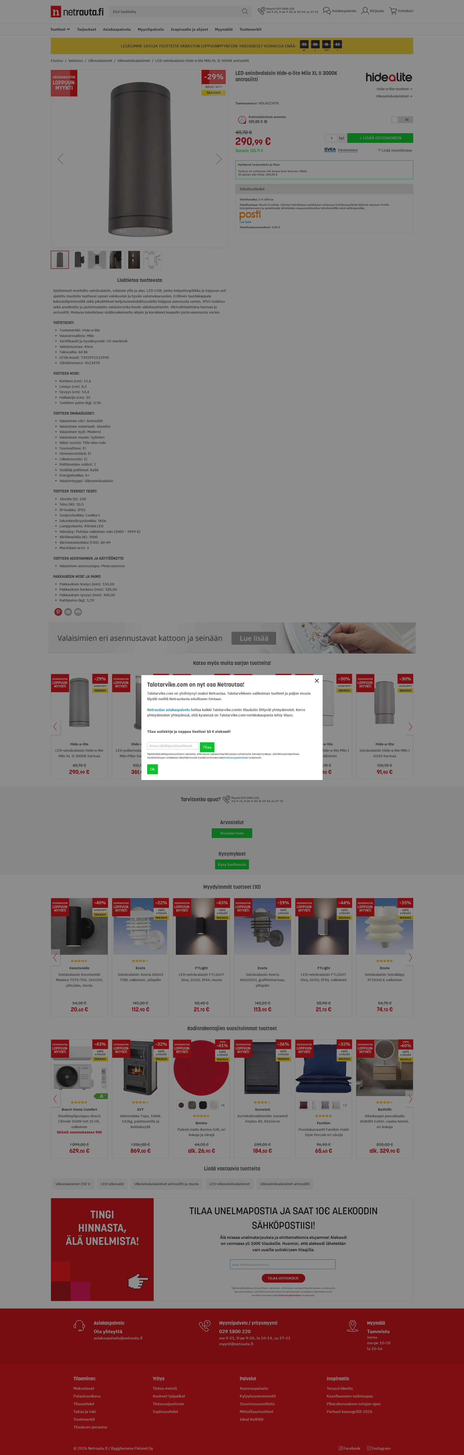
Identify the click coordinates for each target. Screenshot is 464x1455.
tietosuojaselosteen (236, 757)
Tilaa (207, 747)
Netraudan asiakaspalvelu (168, 709)
